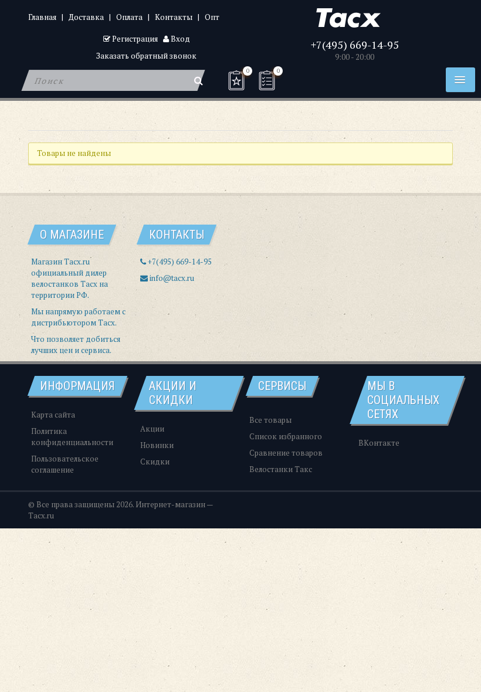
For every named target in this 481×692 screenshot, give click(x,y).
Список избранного (285, 436)
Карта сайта (53, 414)
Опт (212, 17)
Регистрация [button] (134, 38)
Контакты (173, 17)
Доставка (86, 17)
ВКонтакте (378, 442)
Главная (42, 17)
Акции (152, 428)
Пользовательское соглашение (65, 464)
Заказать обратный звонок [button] (146, 55)
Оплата (129, 17)
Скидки (155, 461)
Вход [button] (179, 38)
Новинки (157, 445)
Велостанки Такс (280, 469)
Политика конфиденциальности (72, 436)
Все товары (270, 420)
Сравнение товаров (286, 452)
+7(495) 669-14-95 (355, 45)
